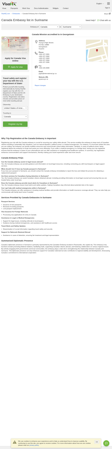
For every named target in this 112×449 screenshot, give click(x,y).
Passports (14, 8)
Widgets (56, 8)
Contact (65, 8)
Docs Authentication (41, 8)
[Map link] (97, 51)
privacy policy (34, 445)
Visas (4, 8)
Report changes (40, 85)
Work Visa (26, 8)
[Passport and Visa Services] (9, 4)
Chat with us (105, 20)
